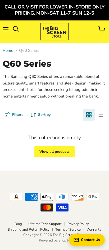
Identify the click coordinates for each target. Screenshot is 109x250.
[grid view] (89, 115)
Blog (18, 224)
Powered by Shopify (54, 240)
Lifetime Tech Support (45, 224)
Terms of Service (68, 229)
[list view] (100, 115)
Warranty (94, 229)
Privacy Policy (78, 224)
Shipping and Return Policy (28, 229)
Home (8, 50)
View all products (54, 151)
